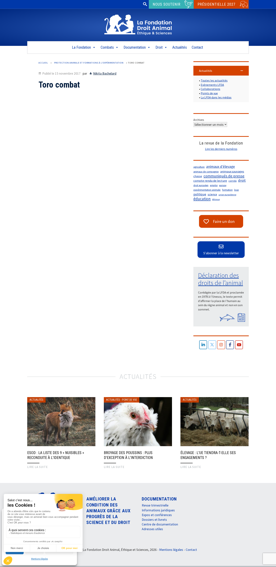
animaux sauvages (232, 171)
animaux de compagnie (206, 171)
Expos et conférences (157, 515)
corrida (232, 180)
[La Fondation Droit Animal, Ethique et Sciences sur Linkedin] (203, 344)
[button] (221, 71)
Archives (198, 120)
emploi (214, 185)
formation (227, 190)
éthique (216, 199)
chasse (197, 176)
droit (242, 180)
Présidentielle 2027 (216, 4)
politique (199, 194)
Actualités (179, 47)
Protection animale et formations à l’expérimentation (89, 62)
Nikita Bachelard (104, 73)
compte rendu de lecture (210, 181)
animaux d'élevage (220, 166)
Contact (197, 47)
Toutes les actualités (214, 80)
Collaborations (210, 89)
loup (236, 190)
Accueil (43, 62)
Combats (107, 47)
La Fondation (81, 47)
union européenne (227, 194)
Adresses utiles (152, 529)
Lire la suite (37, 467)
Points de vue (209, 93)
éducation (202, 199)
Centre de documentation (160, 524)
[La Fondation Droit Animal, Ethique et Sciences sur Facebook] (230, 344)
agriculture (199, 167)
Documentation (135, 47)
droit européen (200, 185)
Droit (159, 47)
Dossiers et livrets (154, 519)
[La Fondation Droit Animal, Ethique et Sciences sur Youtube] (239, 344)
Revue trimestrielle (155, 505)
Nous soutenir (166, 4)
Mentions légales (39, 558)
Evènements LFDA (212, 85)
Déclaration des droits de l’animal (220, 279)
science (212, 194)
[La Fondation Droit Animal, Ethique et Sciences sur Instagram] (221, 344)
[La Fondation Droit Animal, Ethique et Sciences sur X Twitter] (212, 344)
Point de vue (129, 399)
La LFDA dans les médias (216, 97)
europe (222, 185)
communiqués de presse (224, 176)
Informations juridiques (158, 510)
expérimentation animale (207, 190)
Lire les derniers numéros (221, 149)
